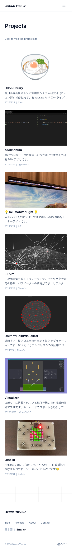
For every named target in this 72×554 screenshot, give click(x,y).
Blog (7, 522)
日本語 (9, 529)
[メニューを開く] (63, 5)
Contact (45, 522)
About (32, 522)
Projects (19, 522)
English (21, 529)
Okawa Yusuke (15, 6)
